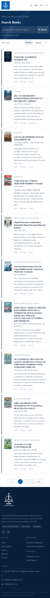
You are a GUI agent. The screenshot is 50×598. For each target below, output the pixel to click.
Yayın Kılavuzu (31, 560)
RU (41, 5)
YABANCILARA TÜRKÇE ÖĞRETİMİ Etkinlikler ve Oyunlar (28, 182)
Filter (30, 42)
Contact (4, 557)
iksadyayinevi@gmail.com (13, 579)
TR (31, 5)
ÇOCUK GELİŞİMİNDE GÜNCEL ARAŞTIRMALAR (29, 138)
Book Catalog (6, 546)
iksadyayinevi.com (10, 584)
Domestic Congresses (34, 542)
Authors (4, 550)
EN (36, 5)
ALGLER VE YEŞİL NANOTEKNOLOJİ (23, 445)
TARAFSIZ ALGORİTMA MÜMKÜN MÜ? (25, 58)
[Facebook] (3, 532)
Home (3, 542)
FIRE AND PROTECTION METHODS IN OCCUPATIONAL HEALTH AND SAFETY (28, 406)
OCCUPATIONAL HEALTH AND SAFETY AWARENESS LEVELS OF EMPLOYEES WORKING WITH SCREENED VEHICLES (30, 363)
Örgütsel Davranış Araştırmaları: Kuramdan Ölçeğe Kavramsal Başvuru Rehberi (30, 225)
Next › (39, 481)
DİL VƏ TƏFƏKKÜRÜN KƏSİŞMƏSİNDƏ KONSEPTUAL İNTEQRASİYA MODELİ (28, 98)
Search (44, 29)
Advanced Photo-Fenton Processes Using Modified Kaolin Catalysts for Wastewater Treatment (28, 269)
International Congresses (35, 546)
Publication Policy (32, 556)
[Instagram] (8, 532)
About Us (4, 554)
